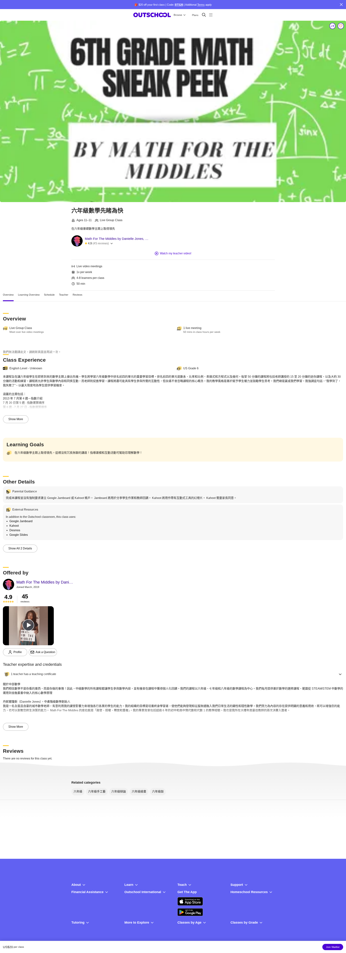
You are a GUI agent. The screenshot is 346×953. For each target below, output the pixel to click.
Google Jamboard (21, 521)
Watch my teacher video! (175, 253)
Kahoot (14, 525)
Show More (15, 419)
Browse (178, 14)
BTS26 (179, 4)
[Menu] (211, 15)
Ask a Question (45, 652)
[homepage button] (152, 15)
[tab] (8, 294)
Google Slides (18, 534)
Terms (201, 4)
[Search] (204, 15)
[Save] (341, 26)
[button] (173, 674)
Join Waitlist (332, 947)
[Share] (332, 26)
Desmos (14, 530)
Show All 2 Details (20, 548)
